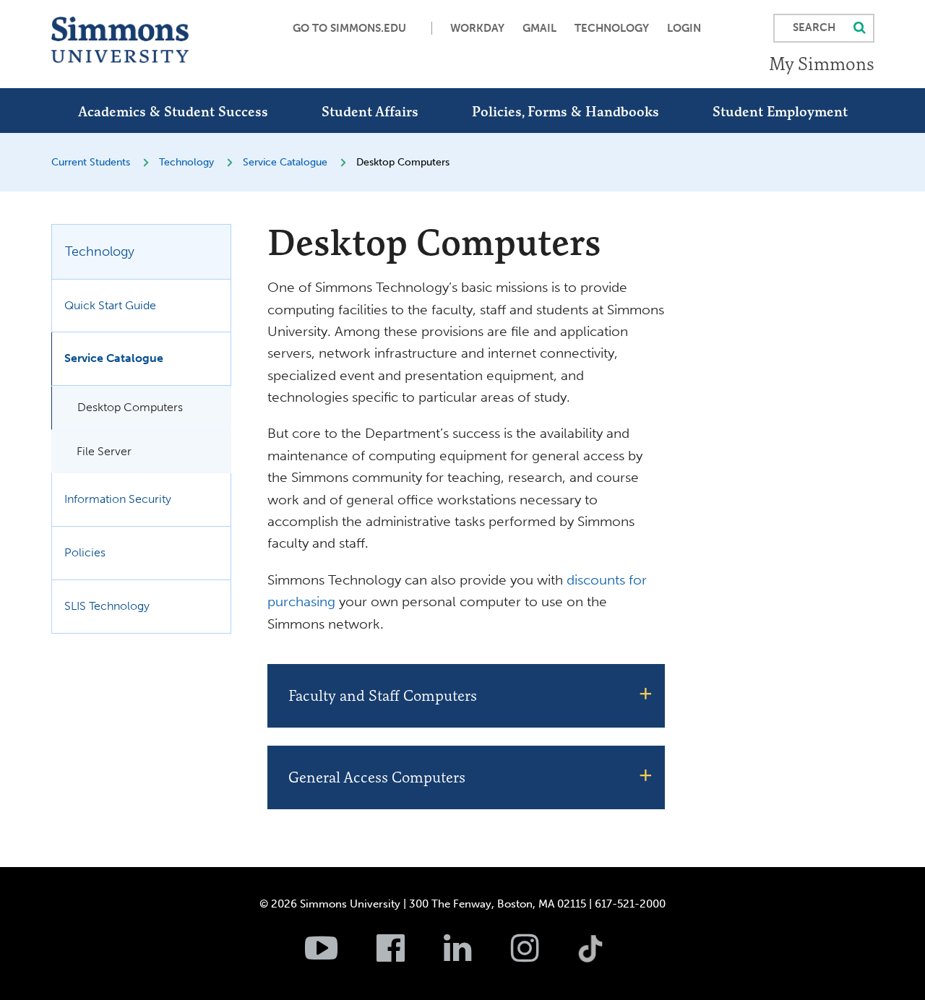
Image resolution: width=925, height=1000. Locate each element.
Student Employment (780, 111)
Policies (85, 552)
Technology (612, 28)
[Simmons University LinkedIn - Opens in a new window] (476, 955)
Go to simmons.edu (349, 28)
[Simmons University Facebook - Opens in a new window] (409, 955)
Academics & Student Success (173, 111)
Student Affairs (370, 111)
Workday (477, 28)
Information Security (117, 499)
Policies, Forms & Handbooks (565, 111)
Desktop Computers (130, 407)
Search (814, 27)
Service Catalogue (285, 162)
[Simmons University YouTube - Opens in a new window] (339, 955)
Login (684, 28)
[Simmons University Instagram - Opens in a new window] (543, 955)
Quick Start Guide (110, 305)
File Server (104, 451)
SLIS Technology (107, 606)
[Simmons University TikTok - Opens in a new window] (613, 917)
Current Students (90, 162)
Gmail (539, 28)
